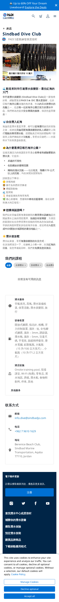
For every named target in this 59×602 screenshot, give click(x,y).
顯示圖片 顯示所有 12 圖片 (20, 73)
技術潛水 (35, 265)
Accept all (29, 596)
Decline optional (30, 589)
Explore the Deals (36, 7)
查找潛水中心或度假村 (18, 513)
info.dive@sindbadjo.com (30, 418)
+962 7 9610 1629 (25, 431)
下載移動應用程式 (15, 546)
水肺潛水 (20, 265)
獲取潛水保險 (13, 526)
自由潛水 (50, 265)
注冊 (29, 492)
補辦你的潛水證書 (15, 520)
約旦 (8, 28)
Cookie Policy (18, 574)
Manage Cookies (29, 581)
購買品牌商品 (13, 540)
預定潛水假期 (13, 533)
